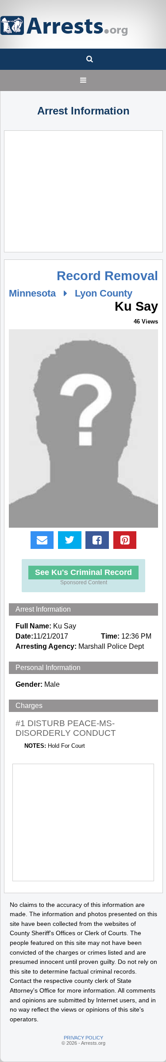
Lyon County (103, 293)
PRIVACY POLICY (83, 1037)
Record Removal (107, 276)
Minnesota (32, 293)
